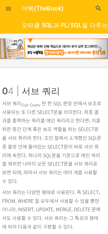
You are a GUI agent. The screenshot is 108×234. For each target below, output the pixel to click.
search (98, 8)
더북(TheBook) (43, 8)
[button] (8, 8)
